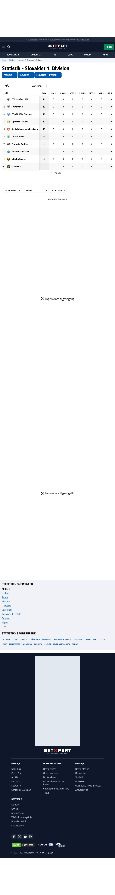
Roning (75, 644)
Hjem (4, 60)
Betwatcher (81, 773)
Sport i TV (16, 785)
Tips (54, 54)
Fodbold (21, 60)
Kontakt (15, 804)
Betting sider (49, 769)
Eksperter (16, 781)
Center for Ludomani (21, 790)
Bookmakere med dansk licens (55, 783)
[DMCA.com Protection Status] (23, 845)
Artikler (15, 777)
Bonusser (36, 54)
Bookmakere (13, 54)
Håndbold (6, 605)
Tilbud (46, 793)
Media (105, 54)
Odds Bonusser (50, 773)
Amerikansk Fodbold (63, 639)
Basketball (7, 610)
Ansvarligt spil (82, 790)
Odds (70, 54)
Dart (4, 626)
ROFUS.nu (52, 40)
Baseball (6, 618)
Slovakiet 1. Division (46, 75)
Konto (109, 46)
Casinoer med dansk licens (56, 788)
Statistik (12, 60)
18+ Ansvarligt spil (44, 852)
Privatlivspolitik (19, 821)
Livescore (79, 781)
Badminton (27, 644)
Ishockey (6, 601)
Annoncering (17, 813)
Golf (5, 644)
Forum (87, 54)
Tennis (5, 597)
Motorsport (14, 644)
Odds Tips (16, 769)
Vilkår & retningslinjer (22, 817)
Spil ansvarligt (33, 40)
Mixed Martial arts (61, 644)
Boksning (38, 644)
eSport (5, 622)
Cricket (47, 644)
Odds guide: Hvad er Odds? (88, 785)
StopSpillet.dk (85, 40)
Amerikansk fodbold (11, 614)
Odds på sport (18, 773)
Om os (14, 809)
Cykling (103, 639)
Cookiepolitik (17, 825)
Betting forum (82, 769)
